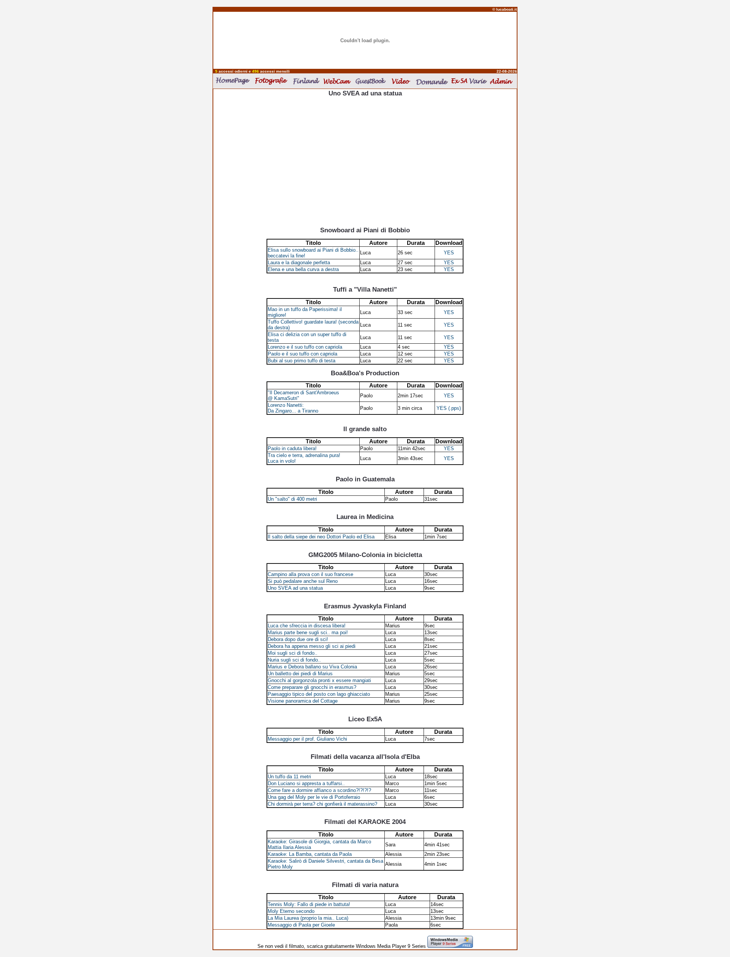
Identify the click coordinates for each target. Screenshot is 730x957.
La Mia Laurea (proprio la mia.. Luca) (308, 918)
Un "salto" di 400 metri (292, 499)
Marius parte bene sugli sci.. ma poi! (308, 632)
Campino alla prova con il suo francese (310, 574)
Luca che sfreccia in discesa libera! (307, 625)
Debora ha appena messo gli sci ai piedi (311, 646)
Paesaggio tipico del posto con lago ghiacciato (319, 694)
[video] (401, 81)
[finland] (307, 81)
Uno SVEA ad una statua (295, 588)
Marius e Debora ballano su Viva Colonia (312, 667)
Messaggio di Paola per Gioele (301, 925)
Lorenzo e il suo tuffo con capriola (305, 347)
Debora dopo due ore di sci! (298, 639)
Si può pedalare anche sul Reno (303, 581)
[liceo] (459, 81)
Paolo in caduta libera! (292, 448)
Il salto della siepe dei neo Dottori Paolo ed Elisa (321, 537)
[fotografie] (272, 81)
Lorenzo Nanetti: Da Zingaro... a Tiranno (293, 408)
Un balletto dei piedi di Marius (300, 673)
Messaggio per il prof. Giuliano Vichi (307, 739)
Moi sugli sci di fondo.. (292, 653)
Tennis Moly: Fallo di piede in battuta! (309, 904)
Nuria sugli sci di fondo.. (294, 660)
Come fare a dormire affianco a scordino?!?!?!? (319, 790)
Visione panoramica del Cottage (303, 701)
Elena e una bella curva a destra (303, 269)
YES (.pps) (448, 408)
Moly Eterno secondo (291, 911)
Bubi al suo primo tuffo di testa (301, 360)
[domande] (431, 81)
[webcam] (337, 81)
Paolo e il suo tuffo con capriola (302, 354)
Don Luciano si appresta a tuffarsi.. (306, 783)
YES (449, 253)
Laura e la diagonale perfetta (299, 262)
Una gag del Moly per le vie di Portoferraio (314, 797)
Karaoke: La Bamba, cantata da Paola (310, 854)
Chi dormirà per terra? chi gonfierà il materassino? (322, 804)
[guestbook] (372, 81)
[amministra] (502, 81)
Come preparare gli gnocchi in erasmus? (312, 687)
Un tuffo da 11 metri (289, 776)
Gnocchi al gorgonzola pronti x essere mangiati (319, 680)
